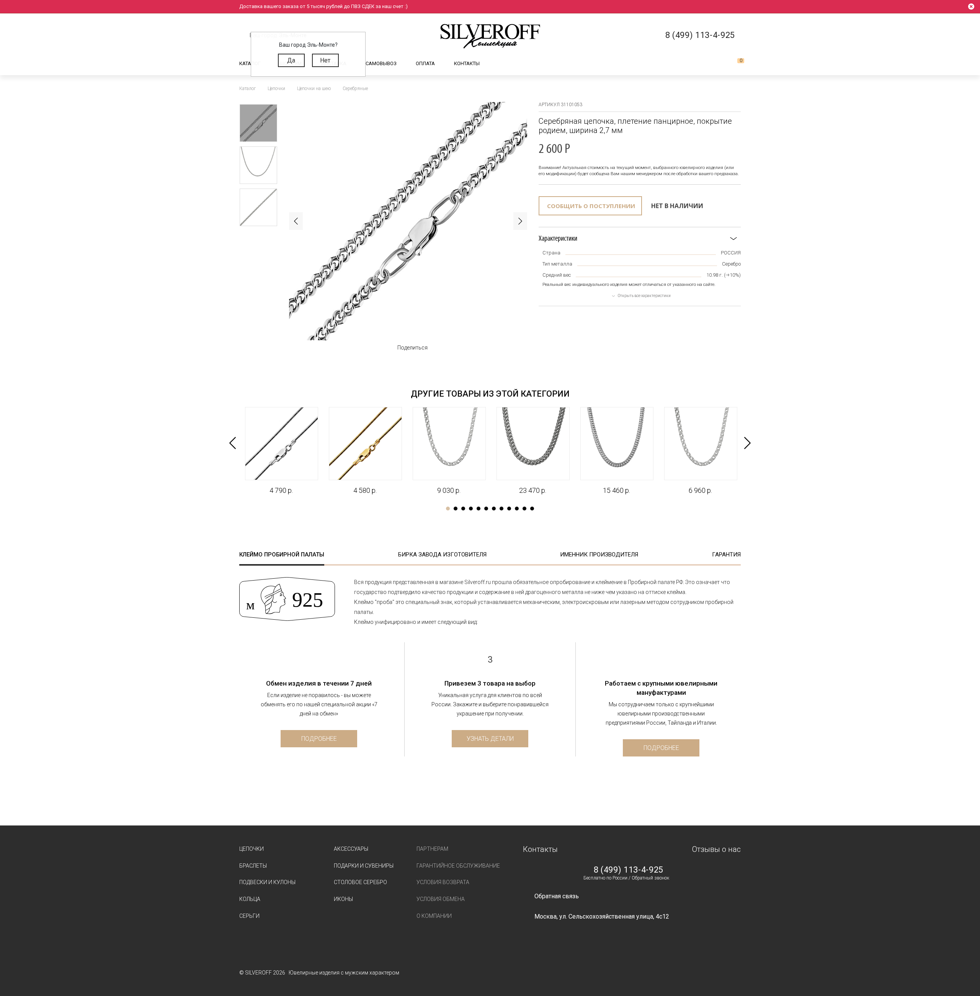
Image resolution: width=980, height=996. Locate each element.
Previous (296, 221)
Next (520, 221)
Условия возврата (442, 882)
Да (291, 60)
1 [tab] (448, 508)
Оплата (425, 63)
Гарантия (726, 554)
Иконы (343, 899)
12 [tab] (532, 508)
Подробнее (319, 738)
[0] (734, 64)
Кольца (249, 899)
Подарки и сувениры (364, 866)
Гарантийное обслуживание (458, 866)
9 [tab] (509, 508)
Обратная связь (556, 896)
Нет (325, 60)
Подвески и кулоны (267, 882)
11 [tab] (524, 508)
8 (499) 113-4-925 (628, 870)
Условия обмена (440, 899)
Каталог (250, 63)
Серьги (249, 916)
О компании (434, 916)
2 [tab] (455, 508)
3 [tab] (463, 508)
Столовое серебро (360, 882)
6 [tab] (486, 508)
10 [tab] (517, 508)
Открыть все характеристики (644, 296)
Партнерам (432, 849)
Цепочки (251, 849)
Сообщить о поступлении (591, 206)
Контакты (467, 63)
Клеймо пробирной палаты (281, 554)
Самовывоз (381, 63)
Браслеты (253, 866)
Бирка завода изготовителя (442, 554)
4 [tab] (471, 508)
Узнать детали (490, 738)
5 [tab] (478, 508)
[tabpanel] (281, 451)
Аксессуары (351, 849)
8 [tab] (501, 508)
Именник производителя (599, 554)
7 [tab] (494, 508)
